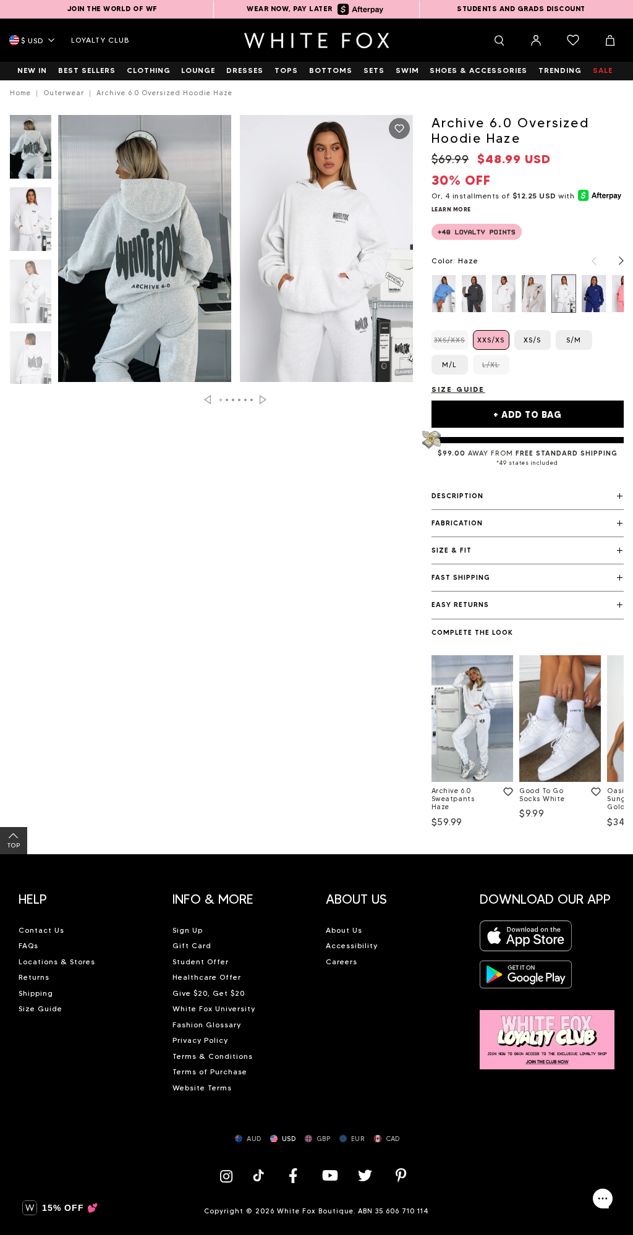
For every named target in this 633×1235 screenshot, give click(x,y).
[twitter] (365, 1175)
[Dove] (533, 293)
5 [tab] (245, 399)
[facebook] (293, 1175)
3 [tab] (233, 399)
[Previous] (588, 260)
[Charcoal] (473, 293)
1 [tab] (220, 399)
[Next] (615, 260)
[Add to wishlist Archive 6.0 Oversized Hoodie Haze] (399, 128)
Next (263, 399)
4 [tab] (239, 399)
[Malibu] (593, 293)
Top (13, 845)
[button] (527, 496)
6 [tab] (251, 399)
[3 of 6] (30, 295)
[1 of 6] (30, 150)
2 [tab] (226, 399)
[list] (527, 293)
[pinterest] (401, 1175)
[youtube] (329, 1175)
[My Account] (536, 40)
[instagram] (229, 1175)
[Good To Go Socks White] (560, 718)
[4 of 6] (30, 366)
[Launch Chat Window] (603, 1198)
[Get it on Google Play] (526, 978)
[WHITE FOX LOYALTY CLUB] (547, 1032)
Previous (207, 399)
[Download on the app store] (526, 939)
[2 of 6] (30, 222)
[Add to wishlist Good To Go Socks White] (593, 789)
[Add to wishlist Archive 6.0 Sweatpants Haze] (505, 789)
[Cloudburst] (504, 293)
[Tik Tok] (260, 1175)
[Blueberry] (444, 293)
